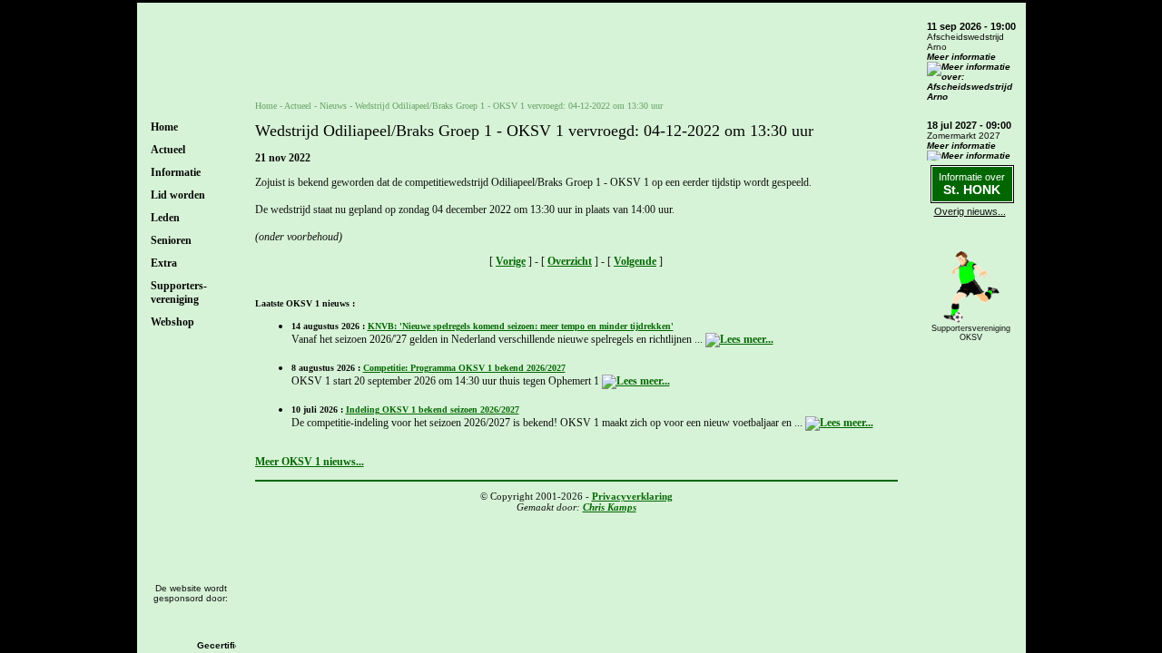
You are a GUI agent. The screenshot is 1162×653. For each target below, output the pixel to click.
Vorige (511, 261)
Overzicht (569, 261)
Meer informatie (961, 57)
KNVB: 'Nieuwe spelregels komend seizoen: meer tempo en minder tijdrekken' (521, 326)
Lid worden (178, 195)
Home (164, 127)
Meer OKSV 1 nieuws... (309, 461)
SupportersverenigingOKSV (970, 333)
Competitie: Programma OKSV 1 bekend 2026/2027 (464, 368)
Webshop (172, 322)
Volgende (635, 261)
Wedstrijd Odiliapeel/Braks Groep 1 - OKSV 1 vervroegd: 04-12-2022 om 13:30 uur (509, 106)
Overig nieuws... (970, 211)
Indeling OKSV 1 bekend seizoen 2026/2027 (432, 409)
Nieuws (333, 106)
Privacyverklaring (632, 496)
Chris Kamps (609, 507)
